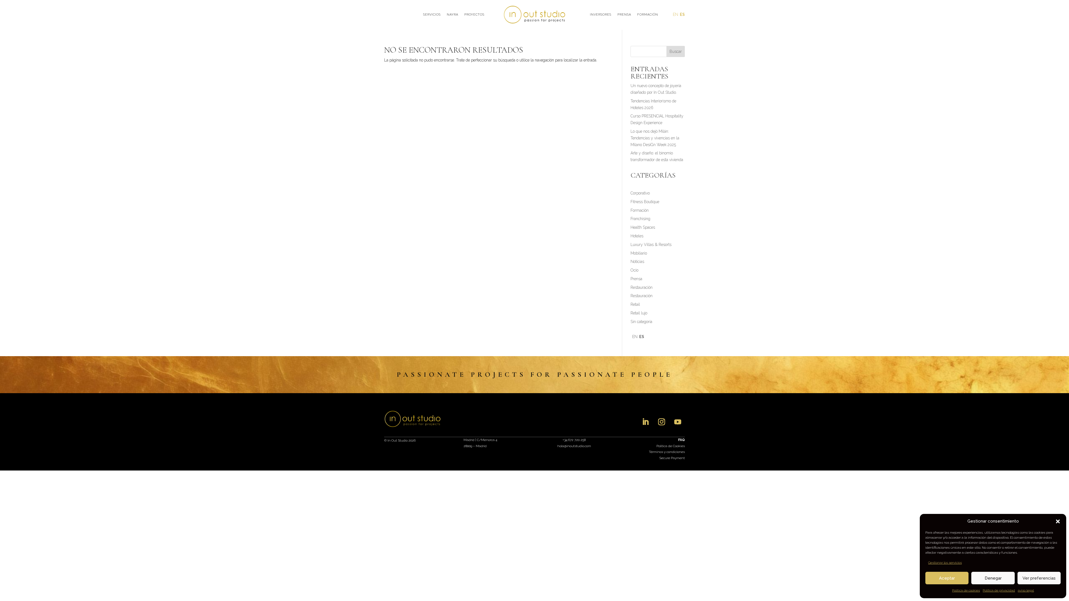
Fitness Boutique (645, 201)
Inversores (600, 14)
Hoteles (637, 236)
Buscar (676, 51)
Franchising (640, 218)
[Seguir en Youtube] (678, 422)
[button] (1058, 521)
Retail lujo (639, 313)
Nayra (452, 14)
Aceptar (947, 578)
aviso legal (1026, 590)
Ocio (634, 270)
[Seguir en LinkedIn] (646, 422)
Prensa (624, 14)
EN (675, 14)
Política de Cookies (670, 446)
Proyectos (474, 14)
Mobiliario (639, 253)
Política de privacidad (999, 590)
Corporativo (640, 193)
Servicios (432, 14)
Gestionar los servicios (945, 563)
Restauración (642, 287)
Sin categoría (641, 321)
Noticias (637, 261)
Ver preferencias (1039, 578)
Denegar (993, 578)
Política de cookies (966, 590)
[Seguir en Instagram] (662, 422)
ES (682, 14)
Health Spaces (643, 227)
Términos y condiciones (667, 452)
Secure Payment (672, 458)
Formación (647, 14)
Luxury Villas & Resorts (651, 244)
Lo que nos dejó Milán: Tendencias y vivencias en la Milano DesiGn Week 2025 (655, 138)
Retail (635, 304)
